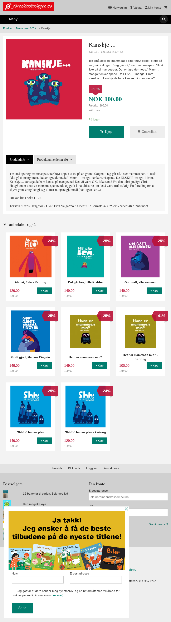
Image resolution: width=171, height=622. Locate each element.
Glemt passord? (158, 524)
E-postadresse (98, 490)
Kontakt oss (111, 468)
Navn (15, 573)
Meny (13, 19)
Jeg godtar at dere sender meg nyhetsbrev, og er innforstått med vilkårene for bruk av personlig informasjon (65, 593)
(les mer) (57, 595)
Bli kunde (74, 468)
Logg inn (92, 468)
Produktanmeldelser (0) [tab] (52, 159)
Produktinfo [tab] (17, 159)
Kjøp (108, 131)
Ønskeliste (149, 131)
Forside (7, 28)
